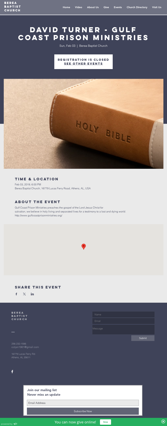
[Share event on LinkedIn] (32, 294)
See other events (83, 63)
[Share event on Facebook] (16, 294)
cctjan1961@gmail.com (25, 347)
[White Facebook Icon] (12, 371)
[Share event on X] (24, 294)
